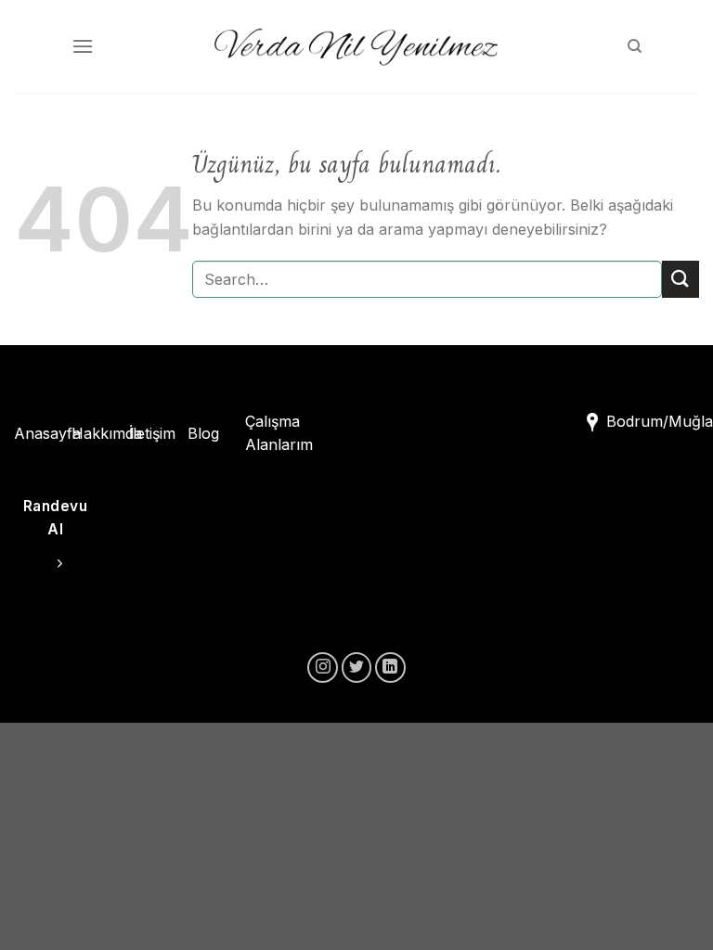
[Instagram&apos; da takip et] (322, 667)
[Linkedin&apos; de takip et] (390, 667)
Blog (203, 433)
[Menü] (82, 46)
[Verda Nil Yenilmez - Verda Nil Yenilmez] (356, 46)
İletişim (152, 433)
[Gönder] (680, 279)
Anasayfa (47, 433)
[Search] (635, 46)
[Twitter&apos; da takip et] (357, 667)
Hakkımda (106, 433)
